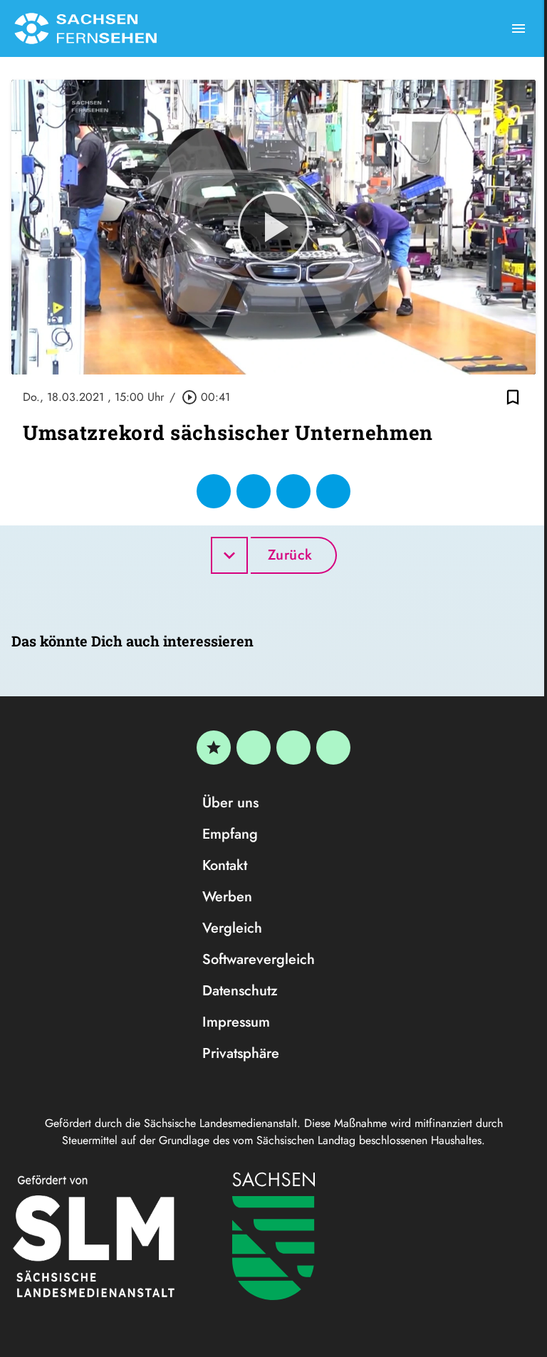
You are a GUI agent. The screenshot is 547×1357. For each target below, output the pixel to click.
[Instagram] (293, 747)
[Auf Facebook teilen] (214, 491)
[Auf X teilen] (253, 491)
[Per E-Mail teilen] (333, 491)
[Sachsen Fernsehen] (85, 28)
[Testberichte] (214, 747)
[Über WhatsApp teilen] (293, 491)
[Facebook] (253, 747)
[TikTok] (333, 747)
